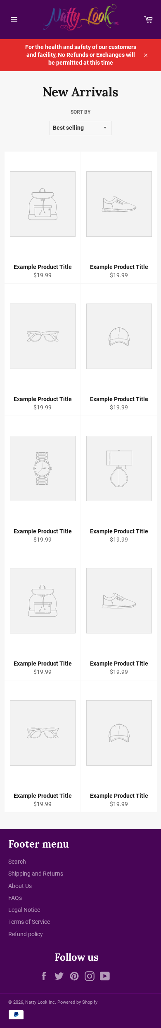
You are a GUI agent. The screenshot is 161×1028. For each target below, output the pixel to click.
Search (17, 861)
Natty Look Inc (40, 1002)
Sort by (80, 112)
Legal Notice (24, 910)
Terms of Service (29, 921)
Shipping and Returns (35, 873)
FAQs (15, 898)
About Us (20, 886)
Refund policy (25, 934)
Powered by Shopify (77, 1002)
